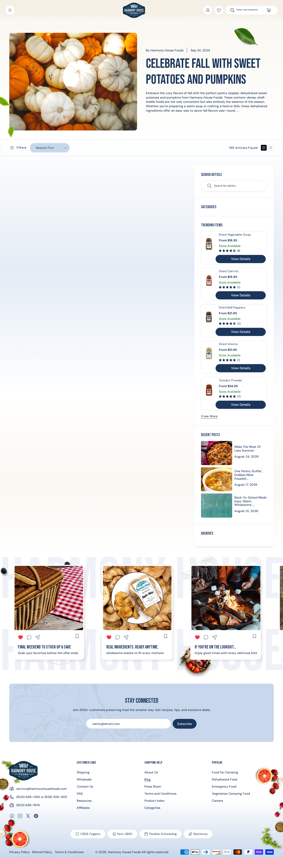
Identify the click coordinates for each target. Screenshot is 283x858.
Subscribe (184, 724)
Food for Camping (225, 772)
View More (209, 416)
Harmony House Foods (124, 852)
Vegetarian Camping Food (231, 794)
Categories (152, 808)
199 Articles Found (243, 148)
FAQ (80, 794)
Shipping (83, 772)
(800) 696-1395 (28, 797)
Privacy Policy (19, 852)
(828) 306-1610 (56, 797)
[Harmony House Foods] (23, 771)
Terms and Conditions (160, 794)
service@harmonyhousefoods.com (41, 789)
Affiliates (83, 808)
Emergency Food (224, 786)
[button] (10, 10)
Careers (217, 801)
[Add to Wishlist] (218, 10)
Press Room (152, 786)
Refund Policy (42, 852)
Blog (147, 779)
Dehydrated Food (224, 779)
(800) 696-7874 (28, 805)
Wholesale (84, 779)
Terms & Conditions (69, 852)
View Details (240, 259)
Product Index (154, 801)
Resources (84, 801)
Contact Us (85, 786)
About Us (151, 772)
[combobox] (247, 10)
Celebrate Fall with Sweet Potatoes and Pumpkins (203, 72)
